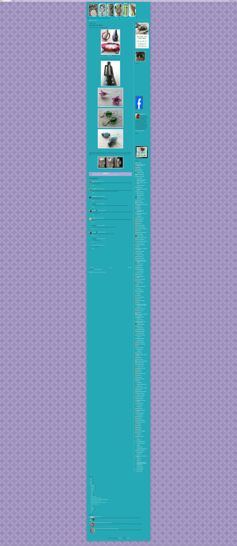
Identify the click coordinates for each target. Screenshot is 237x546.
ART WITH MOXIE (140, 234)
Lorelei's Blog (139, 169)
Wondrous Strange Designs (141, 232)
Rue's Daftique (139, 274)
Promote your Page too (138, 109)
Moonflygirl (139, 207)
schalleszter (139, 295)
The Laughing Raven (140, 297)
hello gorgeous (139, 371)
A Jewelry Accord (140, 366)
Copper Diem (139, 307)
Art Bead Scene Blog (140, 251)
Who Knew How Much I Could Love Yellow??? (99, 502)
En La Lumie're (139, 471)
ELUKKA (138, 380)
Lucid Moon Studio (140, 403)
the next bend (139, 418)
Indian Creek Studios (140, 393)
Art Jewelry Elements (140, 185)
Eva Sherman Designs (141, 225)
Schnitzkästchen (140, 408)
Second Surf (139, 336)
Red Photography (140, 452)
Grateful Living (139, 326)
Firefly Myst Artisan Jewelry (142, 391)
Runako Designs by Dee (141, 422)
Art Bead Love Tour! (98, 516)
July (92, 492)
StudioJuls (138, 293)
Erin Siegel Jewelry (140, 347)
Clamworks (139, 423)
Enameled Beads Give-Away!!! (96, 498)
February (92, 508)
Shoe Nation (139, 425)
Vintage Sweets (139, 386)
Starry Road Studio (140, 202)
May (92, 495)
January (92, 510)
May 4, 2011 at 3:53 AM (101, 196)
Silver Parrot (139, 230)
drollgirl (138, 246)
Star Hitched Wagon (140, 291)
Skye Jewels (139, 312)
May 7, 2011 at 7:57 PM (101, 232)
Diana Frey (139, 288)
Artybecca (138, 167)
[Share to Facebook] (107, 173)
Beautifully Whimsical (140, 413)
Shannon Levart (109, 55)
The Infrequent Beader (141, 329)
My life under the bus (140, 254)
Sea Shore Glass (140, 447)
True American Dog (140, 282)
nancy (93, 245)
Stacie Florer (139, 458)
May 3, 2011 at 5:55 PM (100, 188)
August (92, 491)
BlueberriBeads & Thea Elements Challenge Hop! (103, 522)
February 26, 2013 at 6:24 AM (100, 245)
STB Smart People (140, 436)
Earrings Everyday (140, 191)
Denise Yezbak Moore (140, 239)
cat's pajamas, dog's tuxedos (142, 361)
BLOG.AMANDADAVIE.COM (142, 448)
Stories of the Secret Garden (142, 387)
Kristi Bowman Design (141, 244)
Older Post (129, 267)
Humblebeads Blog (140, 269)
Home (111, 267)
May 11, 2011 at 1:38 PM (101, 238)
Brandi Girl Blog (139, 466)
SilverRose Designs (140, 364)
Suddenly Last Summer (141, 395)
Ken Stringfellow (140, 178)
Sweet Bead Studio (140, 327)
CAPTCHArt (139, 454)
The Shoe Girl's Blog (140, 174)
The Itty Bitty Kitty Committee (142, 241)
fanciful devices (139, 267)
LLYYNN (138, 302)
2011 (91, 484)
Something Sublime (140, 195)
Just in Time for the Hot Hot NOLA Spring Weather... (99, 499)
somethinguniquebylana (141, 441)
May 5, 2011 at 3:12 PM (101, 210)
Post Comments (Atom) (97, 269)
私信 (137, 284)
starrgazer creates (140, 310)
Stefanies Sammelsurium (141, 373)
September (93, 489)
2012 (91, 482)
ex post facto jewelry (138, 95)
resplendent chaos (140, 340)
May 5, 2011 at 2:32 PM (101, 203)
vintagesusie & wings (140, 324)
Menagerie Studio (140, 349)
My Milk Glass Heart (140, 193)
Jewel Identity (139, 406)
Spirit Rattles (139, 357)
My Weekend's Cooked (141, 335)
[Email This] (103, 173)
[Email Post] (101, 173)
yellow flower (139, 375)
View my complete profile (139, 130)
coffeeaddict (94, 196)
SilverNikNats (139, 200)
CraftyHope (94, 188)
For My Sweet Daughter (141, 308)
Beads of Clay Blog (140, 396)
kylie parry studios (140, 272)
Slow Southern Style (140, 333)
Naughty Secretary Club (141, 368)
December (93, 485)
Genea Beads (139, 223)
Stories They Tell (140, 221)
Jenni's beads (139, 377)
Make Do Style (139, 389)
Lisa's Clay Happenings (141, 279)
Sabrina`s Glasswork (140, 176)
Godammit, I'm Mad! (140, 172)
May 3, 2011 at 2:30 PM (99, 181)
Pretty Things (139, 216)
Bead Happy (139, 429)
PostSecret (139, 197)
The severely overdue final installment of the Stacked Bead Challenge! (107, 528)
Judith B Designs (140, 416)
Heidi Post (94, 210)
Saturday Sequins (140, 319)
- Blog (138, 438)
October (92, 488)
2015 (91, 479)
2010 (91, 511)
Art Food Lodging (140, 469)
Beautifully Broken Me (141, 331)
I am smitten (139, 432)
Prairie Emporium (140, 398)
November (93, 486)
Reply (93, 185)
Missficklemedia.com (140, 362)
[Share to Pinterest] (108, 173)
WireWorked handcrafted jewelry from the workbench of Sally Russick (142, 463)
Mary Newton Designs (140, 450)
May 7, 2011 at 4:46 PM (101, 225)
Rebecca (93, 181)
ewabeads (138, 460)
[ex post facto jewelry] (139, 108)
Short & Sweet (93, 496)
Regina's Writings (140, 359)
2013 (91, 481)
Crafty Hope (139, 162)
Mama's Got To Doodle (141, 300)
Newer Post (91, 267)
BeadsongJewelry (140, 219)
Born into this (139, 427)
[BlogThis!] (104, 173)
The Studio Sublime (140, 271)
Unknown (93, 218)
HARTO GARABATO (140, 218)
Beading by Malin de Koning (141, 237)
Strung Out (139, 434)
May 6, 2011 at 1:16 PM (100, 218)
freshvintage (139, 351)
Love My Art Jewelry (140, 258)
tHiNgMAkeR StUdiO (140, 338)
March (92, 507)
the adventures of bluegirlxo (142, 228)
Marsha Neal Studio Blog (141, 286)
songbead (138, 445)
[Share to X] (106, 173)
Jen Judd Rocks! (140, 265)
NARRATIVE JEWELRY (141, 420)
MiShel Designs (139, 187)
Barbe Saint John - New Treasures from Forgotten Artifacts (141, 261)
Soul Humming (139, 382)
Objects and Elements (140, 243)
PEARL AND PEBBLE (140, 342)
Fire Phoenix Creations (141, 443)
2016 (91, 478)
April (92, 505)
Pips (137, 345)
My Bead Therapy (140, 256)
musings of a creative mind (141, 384)
